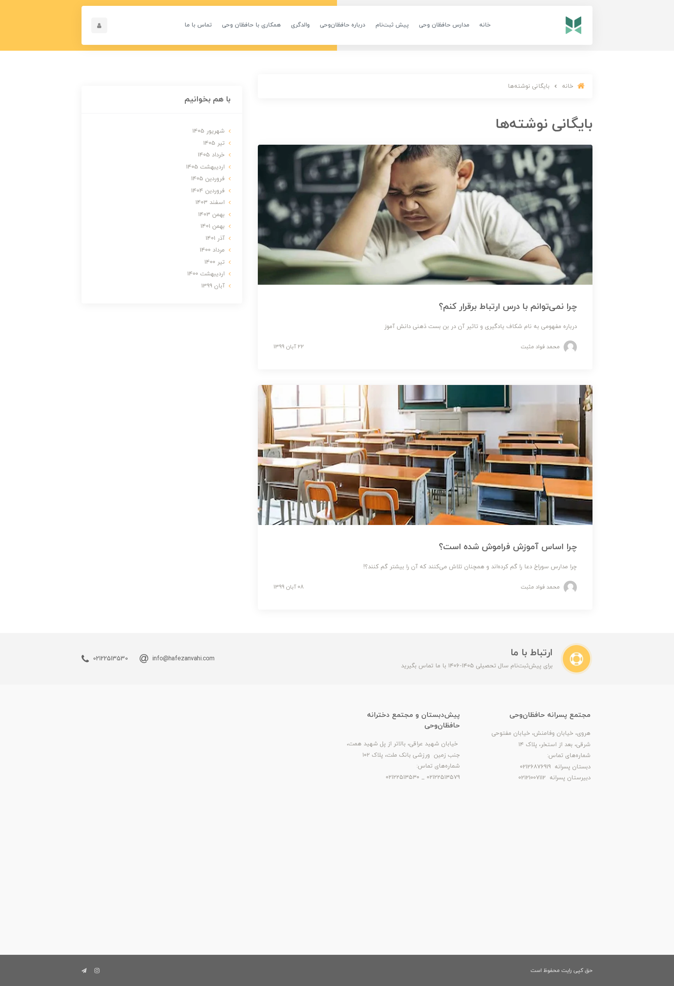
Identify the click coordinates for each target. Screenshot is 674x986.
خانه (485, 25)
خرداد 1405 (211, 155)
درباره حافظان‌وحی (342, 25)
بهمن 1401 (212, 226)
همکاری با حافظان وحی (251, 25)
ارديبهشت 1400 (206, 274)
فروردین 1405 (208, 179)
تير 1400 (214, 262)
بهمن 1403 (211, 215)
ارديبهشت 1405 (205, 167)
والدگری (300, 25)
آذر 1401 (215, 238)
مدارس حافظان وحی (444, 25)
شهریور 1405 (208, 131)
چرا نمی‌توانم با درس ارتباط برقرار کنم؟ (508, 307)
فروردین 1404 (208, 191)
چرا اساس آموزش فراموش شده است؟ (508, 547)
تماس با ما (198, 25)
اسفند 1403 (210, 203)
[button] (99, 25)
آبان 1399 (213, 286)
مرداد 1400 (212, 250)
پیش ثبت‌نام (392, 25)
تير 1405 (214, 143)
